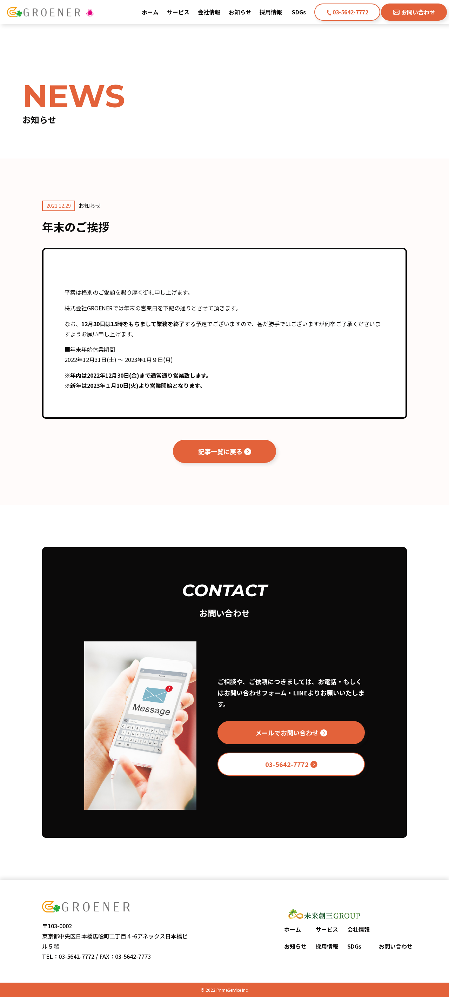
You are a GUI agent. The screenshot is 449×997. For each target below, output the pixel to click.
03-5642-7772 (350, 12)
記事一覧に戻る (220, 451)
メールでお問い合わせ (287, 732)
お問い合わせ (418, 12)
